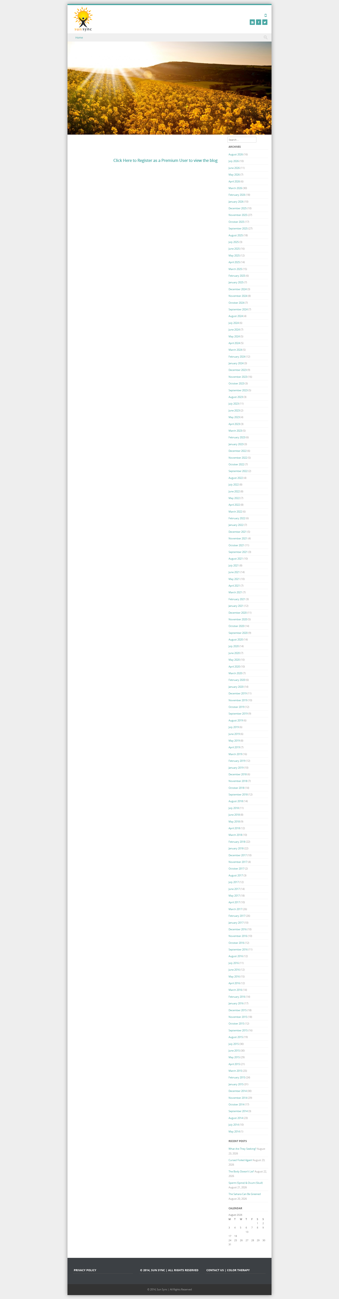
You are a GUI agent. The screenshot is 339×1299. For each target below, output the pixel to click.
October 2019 (236, 707)
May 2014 (234, 1131)
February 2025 (237, 275)
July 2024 (234, 323)
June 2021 (234, 572)
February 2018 (237, 841)
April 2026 (234, 181)
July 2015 (234, 1044)
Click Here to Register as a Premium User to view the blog (165, 160)
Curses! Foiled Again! (240, 1160)
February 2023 (237, 437)
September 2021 (238, 552)
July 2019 (234, 727)
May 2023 (234, 417)
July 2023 (234, 403)
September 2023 (238, 390)
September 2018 (238, 794)
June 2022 (234, 491)
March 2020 (235, 673)
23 (263, 1235)
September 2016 (238, 949)
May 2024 (234, 336)
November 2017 (238, 862)
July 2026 (234, 161)
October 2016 (236, 943)
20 (247, 1235)
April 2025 (234, 262)
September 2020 (238, 633)
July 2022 (234, 484)
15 (258, 1231)
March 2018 (235, 835)
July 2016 (234, 963)
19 (241, 1235)
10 (230, 1231)
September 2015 (238, 1030)
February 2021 (237, 599)
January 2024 (236, 363)
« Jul (231, 1248)
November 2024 (238, 296)
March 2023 (235, 430)
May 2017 (234, 895)
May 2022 (234, 498)
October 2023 (236, 383)
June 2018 (234, 814)
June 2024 (234, 329)
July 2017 (234, 882)
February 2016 (237, 996)
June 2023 (234, 410)
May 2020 (234, 659)
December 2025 (238, 208)
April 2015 (234, 1064)
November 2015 (238, 1017)
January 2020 (236, 686)
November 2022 (238, 457)
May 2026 (234, 174)
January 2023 (236, 444)
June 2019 (234, 734)
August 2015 (236, 1037)
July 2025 (234, 242)
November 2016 (238, 936)
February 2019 (237, 761)
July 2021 (234, 565)
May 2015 (234, 1057)
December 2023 (238, 370)
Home (79, 37)
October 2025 (236, 222)
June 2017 (234, 889)
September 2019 (238, 713)
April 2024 (234, 343)
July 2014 (234, 1124)
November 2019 (238, 700)
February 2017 (237, 916)
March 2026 (235, 188)
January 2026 (236, 201)
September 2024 (238, 309)
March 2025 (235, 269)
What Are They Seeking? (242, 1148)
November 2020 (238, 619)
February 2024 (237, 356)
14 (252, 1231)
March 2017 (235, 909)
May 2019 (234, 740)
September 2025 (238, 228)
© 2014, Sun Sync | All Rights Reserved (169, 1289)
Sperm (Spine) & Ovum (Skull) (246, 1183)
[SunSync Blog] (83, 18)
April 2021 (234, 585)
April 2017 (234, 902)
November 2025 (238, 215)
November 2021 (238, 538)
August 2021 (236, 558)
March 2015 (235, 1071)
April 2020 (234, 666)
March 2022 (235, 511)
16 (263, 1231)
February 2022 (237, 518)
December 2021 (238, 532)
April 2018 (234, 828)
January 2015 (236, 1084)
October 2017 (236, 868)
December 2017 (238, 855)
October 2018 (236, 788)
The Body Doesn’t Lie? (241, 1171)
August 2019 (236, 720)
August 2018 (236, 801)
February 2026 (237, 195)
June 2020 (234, 653)
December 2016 (238, 929)
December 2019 (238, 693)
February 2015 (237, 1077)
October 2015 (236, 1023)
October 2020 (236, 626)
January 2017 (236, 922)
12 (241, 1231)
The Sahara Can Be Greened (245, 1194)
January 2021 (236, 606)
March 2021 (235, 592)
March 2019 (235, 754)
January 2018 (236, 848)
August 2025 (236, 235)
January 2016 (236, 1003)
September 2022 (238, 471)
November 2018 (238, 781)
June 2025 (234, 248)
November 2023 (238, 377)
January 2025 (236, 282)
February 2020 (237, 680)
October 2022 (236, 464)
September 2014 (238, 1111)
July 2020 (234, 646)
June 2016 (234, 969)
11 (235, 1231)
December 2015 (238, 1010)
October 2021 (236, 545)
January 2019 (236, 767)
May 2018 (234, 821)
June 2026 (234, 168)
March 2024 (235, 349)
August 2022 (236, 478)
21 (252, 1235)
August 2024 (236, 316)
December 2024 (238, 289)
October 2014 (236, 1104)
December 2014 (238, 1091)
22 (258, 1235)
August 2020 (236, 639)
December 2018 (238, 774)
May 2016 (234, 976)
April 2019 (234, 747)
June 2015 (234, 1050)
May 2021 (234, 579)
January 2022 (236, 525)
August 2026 (236, 154)
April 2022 (234, 504)
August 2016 (236, 956)
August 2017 (236, 875)
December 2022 (238, 451)
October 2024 (236, 302)
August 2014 (236, 1118)
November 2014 (238, 1098)
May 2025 (234, 255)
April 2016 (234, 983)
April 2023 (234, 424)
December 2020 (238, 612)
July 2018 (234, 808)
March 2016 (235, 990)
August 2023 (236, 397)
